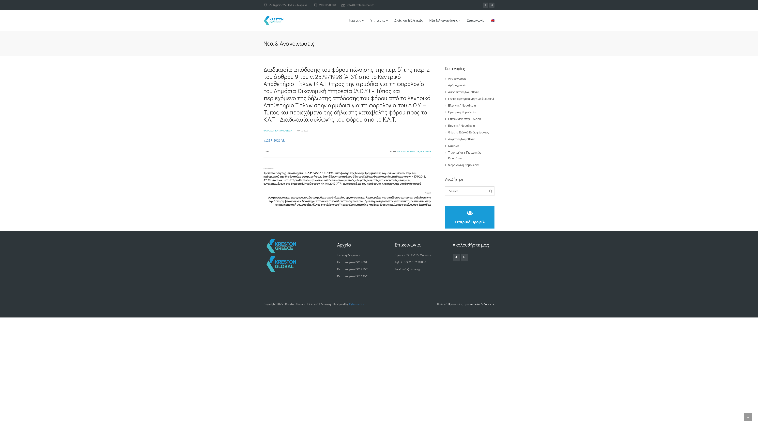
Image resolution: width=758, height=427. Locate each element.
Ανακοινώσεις (457, 78)
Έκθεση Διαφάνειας (349, 255)
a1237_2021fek (274, 140)
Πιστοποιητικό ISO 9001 (352, 262)
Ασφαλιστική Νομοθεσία (463, 92)
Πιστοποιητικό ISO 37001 (353, 276)
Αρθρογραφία (457, 85)
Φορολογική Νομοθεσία (278, 130)
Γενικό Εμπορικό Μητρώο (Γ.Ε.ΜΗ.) (471, 98)
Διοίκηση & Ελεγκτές (408, 20)
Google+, (425, 151)
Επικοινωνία (475, 20)
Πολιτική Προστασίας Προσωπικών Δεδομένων (465, 304)
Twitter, (415, 151)
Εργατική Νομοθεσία (461, 125)
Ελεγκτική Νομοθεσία (462, 105)
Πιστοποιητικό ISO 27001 (353, 269)
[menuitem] (491, 23)
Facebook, (403, 151)
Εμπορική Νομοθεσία (462, 112)
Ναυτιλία (453, 145)
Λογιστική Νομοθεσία (461, 139)
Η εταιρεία (354, 20)
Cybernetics (356, 304)
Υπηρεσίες (378, 20)
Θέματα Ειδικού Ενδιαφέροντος (468, 132)
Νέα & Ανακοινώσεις (443, 20)
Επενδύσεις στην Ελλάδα (464, 119)
